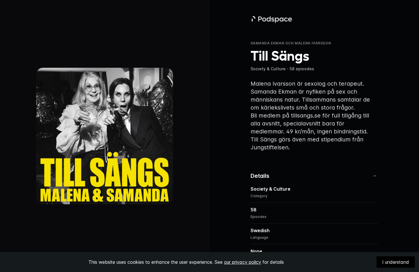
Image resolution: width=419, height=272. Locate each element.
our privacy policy (242, 262)
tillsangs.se (306, 115)
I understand (395, 262)
